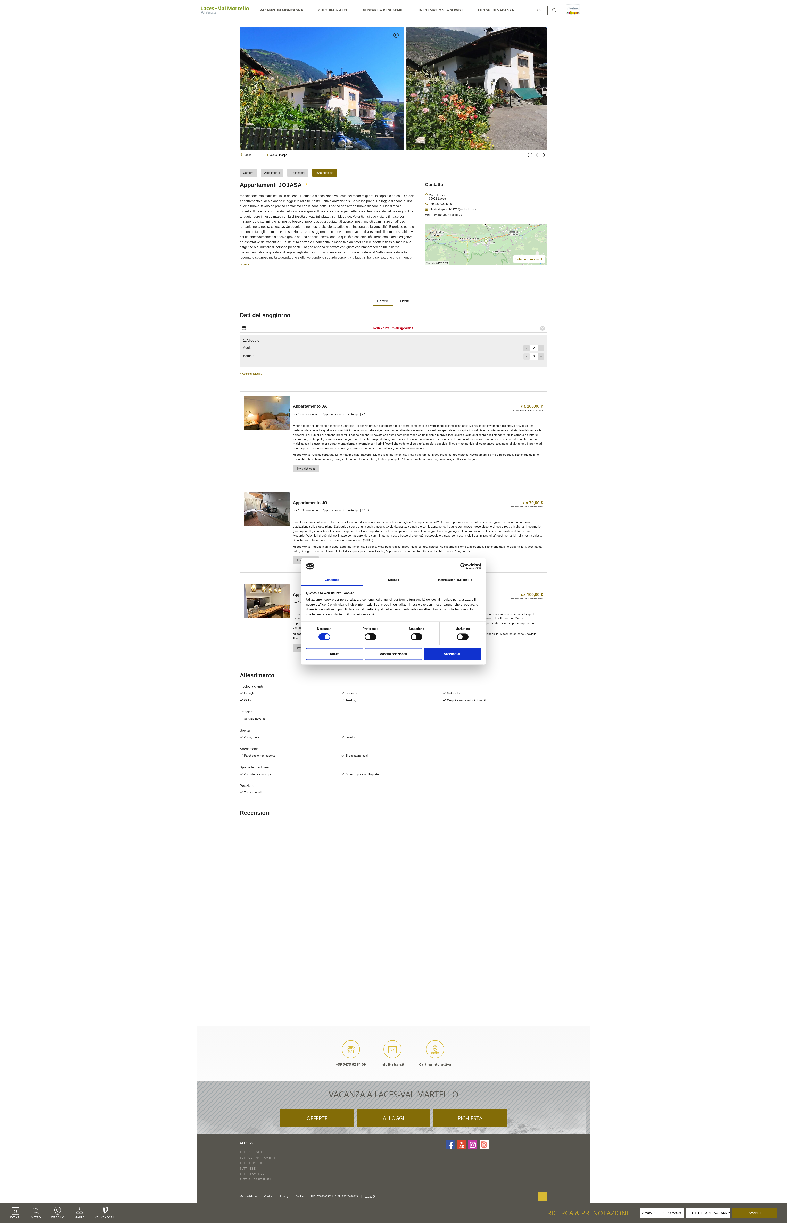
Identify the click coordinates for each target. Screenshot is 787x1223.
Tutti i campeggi (252, 1174)
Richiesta (470, 1118)
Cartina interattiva (435, 1064)
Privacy (284, 1196)
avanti (755, 1212)
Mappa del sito (248, 1196)
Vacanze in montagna (281, 10)
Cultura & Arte (333, 10)
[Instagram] (472, 1144)
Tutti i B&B (248, 1168)
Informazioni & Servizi (441, 10)
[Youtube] (461, 1144)
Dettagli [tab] (393, 579)
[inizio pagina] (542, 1196)
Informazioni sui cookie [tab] (455, 579)
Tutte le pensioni (253, 1163)
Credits (268, 1196)
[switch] (370, 637)
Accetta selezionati (393, 654)
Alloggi (393, 1118)
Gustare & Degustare (383, 10)
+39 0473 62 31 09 (351, 1064)
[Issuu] (484, 1144)
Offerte (317, 1118)
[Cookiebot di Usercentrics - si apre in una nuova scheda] (463, 566)
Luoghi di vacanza (496, 10)
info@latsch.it (392, 1064)
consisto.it (370, 1196)
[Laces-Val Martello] (224, 10)
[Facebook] (450, 1144)
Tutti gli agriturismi (256, 1179)
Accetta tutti (452, 654)
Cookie (300, 1196)
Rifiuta (334, 654)
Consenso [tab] (332, 579)
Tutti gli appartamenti (257, 1157)
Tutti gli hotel (251, 1152)
